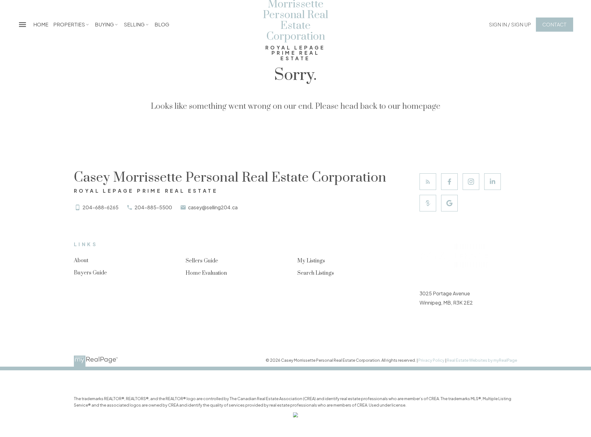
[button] (510, 25)
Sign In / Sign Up (510, 25)
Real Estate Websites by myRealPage (482, 360)
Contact (554, 25)
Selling (134, 24)
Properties (69, 24)
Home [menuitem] (40, 24)
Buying (104, 24)
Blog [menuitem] (162, 24)
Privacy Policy (431, 360)
